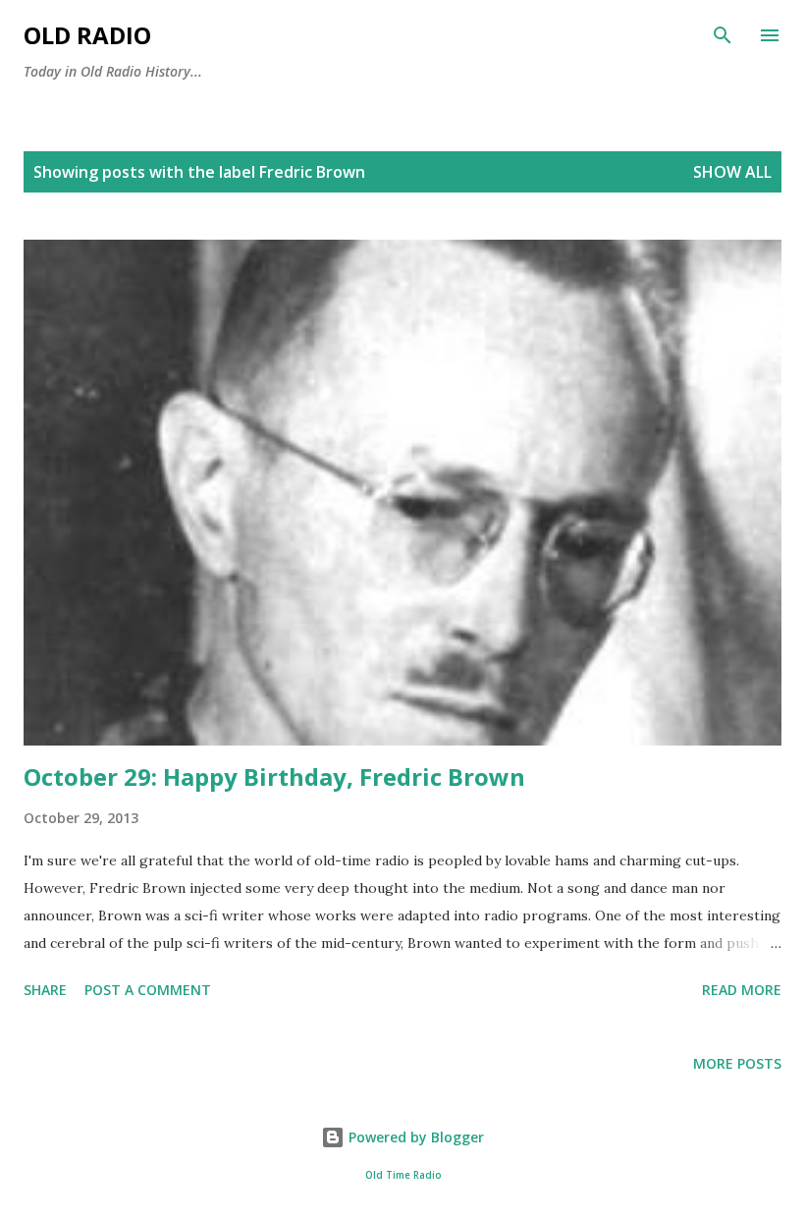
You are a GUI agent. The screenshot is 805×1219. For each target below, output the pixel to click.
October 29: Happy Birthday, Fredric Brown (274, 776)
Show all (732, 172)
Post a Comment (147, 989)
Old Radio (87, 35)
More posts (737, 1063)
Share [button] (45, 989)
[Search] (722, 35)
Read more (741, 989)
